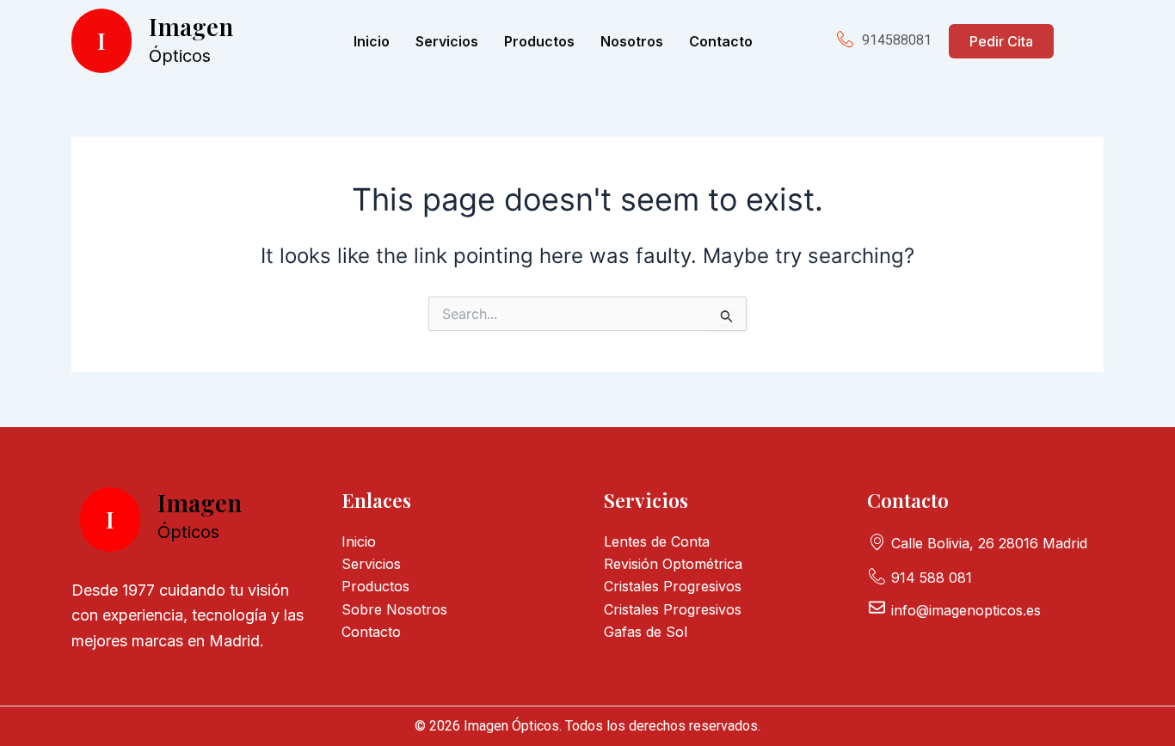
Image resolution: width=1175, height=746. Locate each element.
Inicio (372, 41)
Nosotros (631, 41)
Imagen (191, 26)
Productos (539, 41)
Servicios (446, 41)
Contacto (721, 41)
